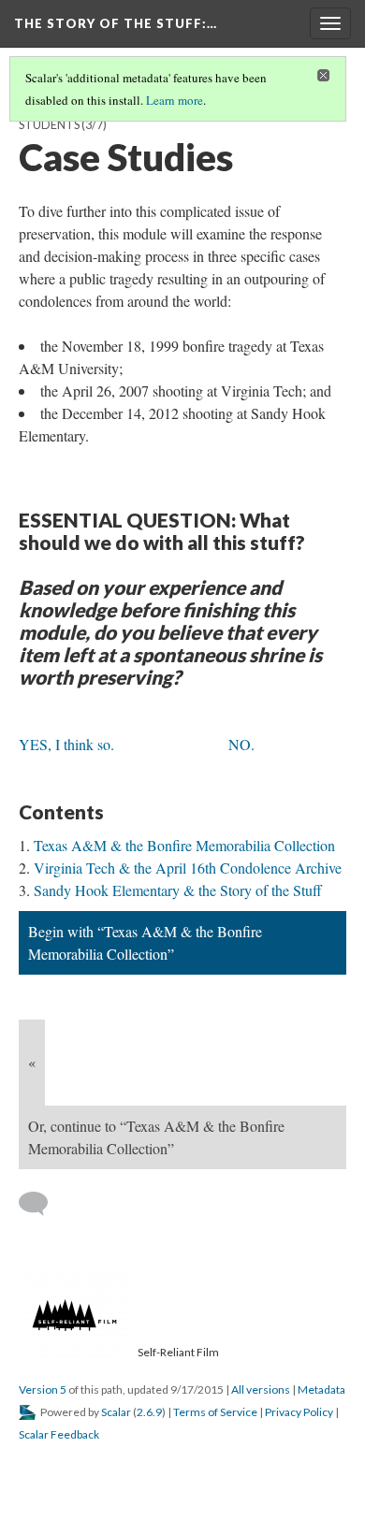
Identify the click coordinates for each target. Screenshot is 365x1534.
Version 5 (42, 1389)
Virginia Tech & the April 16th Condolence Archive (188, 867)
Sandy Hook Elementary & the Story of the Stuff (178, 890)
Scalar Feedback (59, 1434)
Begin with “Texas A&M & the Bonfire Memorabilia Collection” (145, 942)
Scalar (116, 1412)
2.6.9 (149, 1412)
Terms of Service (215, 1412)
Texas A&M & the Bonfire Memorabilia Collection (184, 845)
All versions (260, 1389)
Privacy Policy (299, 1412)
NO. (241, 744)
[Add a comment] (42, 1204)
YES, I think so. (66, 744)
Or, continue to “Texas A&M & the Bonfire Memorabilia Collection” (156, 1137)
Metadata (321, 1389)
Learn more (174, 100)
